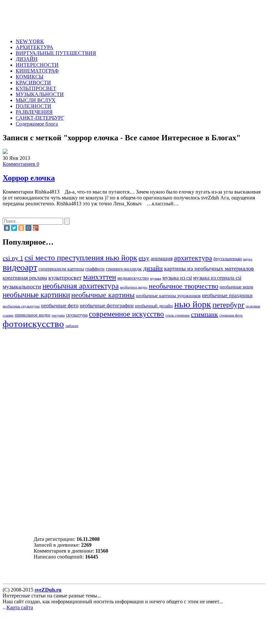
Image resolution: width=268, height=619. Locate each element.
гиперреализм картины (61, 269)
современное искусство (126, 314)
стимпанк (204, 314)
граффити (95, 269)
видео (247, 259)
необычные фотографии (107, 306)
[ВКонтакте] (7, 228)
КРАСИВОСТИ (33, 82)
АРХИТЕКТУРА (34, 47)
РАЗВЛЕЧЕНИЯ (34, 112)
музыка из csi (177, 278)
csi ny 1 (13, 258)
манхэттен (99, 277)
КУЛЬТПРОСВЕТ (36, 88)
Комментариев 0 (21, 164)
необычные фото (59, 306)
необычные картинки (36, 294)
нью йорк (192, 304)
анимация (162, 259)
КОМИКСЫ (29, 76)
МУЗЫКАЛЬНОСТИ (40, 94)
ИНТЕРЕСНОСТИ (37, 65)
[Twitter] (14, 228)
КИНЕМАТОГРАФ (37, 71)
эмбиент (71, 326)
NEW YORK (30, 41)
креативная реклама (25, 278)
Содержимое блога (37, 124)
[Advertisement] (139, 17)
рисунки (58, 315)
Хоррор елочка (29, 178)
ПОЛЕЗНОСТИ (33, 106)
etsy (144, 258)
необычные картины (103, 295)
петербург (228, 305)
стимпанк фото (231, 315)
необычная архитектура (80, 286)
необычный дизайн (154, 305)
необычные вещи (236, 286)
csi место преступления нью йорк (81, 257)
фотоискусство (33, 323)
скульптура (77, 315)
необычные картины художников (168, 295)
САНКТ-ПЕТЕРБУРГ (40, 118)
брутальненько (227, 258)
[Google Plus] (36, 228)
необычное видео (133, 287)
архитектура (193, 258)
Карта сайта (20, 607)
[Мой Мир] (28, 228)
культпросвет (65, 277)
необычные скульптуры (21, 306)
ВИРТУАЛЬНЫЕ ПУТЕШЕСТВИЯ (56, 53)
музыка (155, 278)
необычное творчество (183, 286)
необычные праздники (227, 296)
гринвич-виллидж (124, 269)
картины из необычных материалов (209, 268)
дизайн (153, 268)
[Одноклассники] (21, 228)
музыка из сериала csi (217, 278)
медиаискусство (133, 278)
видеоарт (20, 267)
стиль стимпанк (177, 315)
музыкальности (22, 286)
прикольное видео (32, 315)
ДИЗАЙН (27, 59)
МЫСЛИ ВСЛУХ (36, 100)
